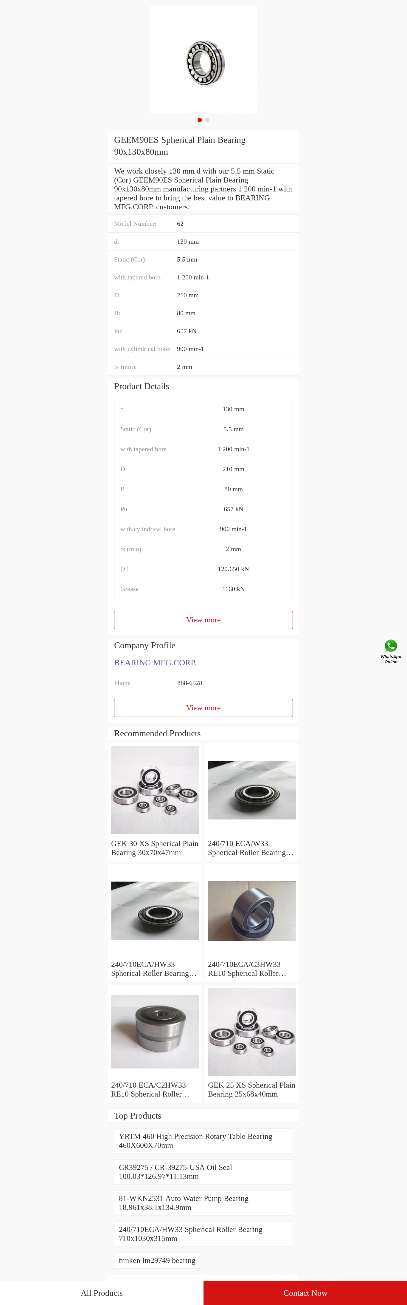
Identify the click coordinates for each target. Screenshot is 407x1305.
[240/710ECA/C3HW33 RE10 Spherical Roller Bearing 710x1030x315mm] (252, 955)
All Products (102, 1293)
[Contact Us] (391, 652)
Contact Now (305, 1293)
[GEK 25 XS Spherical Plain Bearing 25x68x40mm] (252, 1076)
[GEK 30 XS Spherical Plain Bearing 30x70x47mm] (155, 834)
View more (203, 620)
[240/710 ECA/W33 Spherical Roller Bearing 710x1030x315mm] (252, 834)
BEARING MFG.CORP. (155, 662)
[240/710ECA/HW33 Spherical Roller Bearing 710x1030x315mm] (155, 955)
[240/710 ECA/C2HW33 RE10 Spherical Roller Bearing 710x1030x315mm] (155, 1076)
